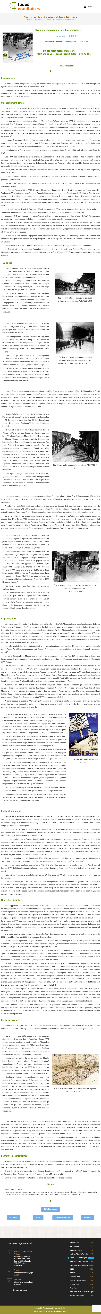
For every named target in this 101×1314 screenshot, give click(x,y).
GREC (72, 1269)
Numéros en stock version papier (82, 1292)
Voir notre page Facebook (20, 1243)
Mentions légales (60, 1308)
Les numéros (75, 1277)
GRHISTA (73, 1273)
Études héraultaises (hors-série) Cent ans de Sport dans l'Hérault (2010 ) (56, 54)
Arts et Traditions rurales (79, 1261)
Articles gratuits (76, 1250)
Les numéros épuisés (78, 1280)
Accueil (38, 1308)
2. (4, 1192)
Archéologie (74, 1246)
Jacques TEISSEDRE (66, 36)
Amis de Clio (74, 1243)
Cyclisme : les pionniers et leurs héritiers (60, 20)
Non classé (74, 1288)
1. (4, 1189)
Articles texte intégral (78, 1258)
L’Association (47, 1308)
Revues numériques (77, 1295)
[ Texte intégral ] (67, 65)
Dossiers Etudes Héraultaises (80, 1265)
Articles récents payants (79, 1254)
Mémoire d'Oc (75, 1284)
